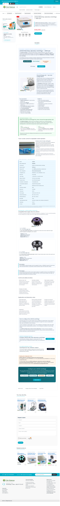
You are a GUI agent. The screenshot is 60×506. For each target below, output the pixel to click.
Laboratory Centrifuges (37, 13)
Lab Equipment (9, 13)
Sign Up (54, 474)
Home (3, 13)
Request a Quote (38, 33)
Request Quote (41, 66)
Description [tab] (37, 42)
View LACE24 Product (27, 61)
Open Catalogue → (50, 338)
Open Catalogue (41, 375)
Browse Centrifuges (36, 61)
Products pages (37, 9)
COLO (4, 500)
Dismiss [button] (57, 1)
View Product (25, 412)
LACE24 (42, 388)
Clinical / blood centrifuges (49, 13)
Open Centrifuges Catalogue (46, 61)
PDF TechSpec (32, 66)
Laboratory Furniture (29, 9)
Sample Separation (28, 13)
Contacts (17, 3)
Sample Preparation (18, 13)
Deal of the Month (22, 9)
